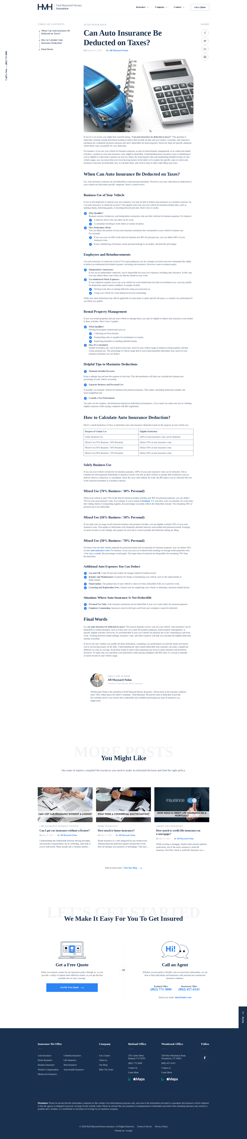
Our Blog (103, 1065)
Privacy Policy (161, 1126)
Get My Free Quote (69, 987)
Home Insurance (108, 826)
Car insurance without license (58, 826)
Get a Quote (200, 7)
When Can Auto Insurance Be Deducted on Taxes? (55, 32)
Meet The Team (106, 1069)
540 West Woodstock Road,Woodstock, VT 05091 (173, 1057)
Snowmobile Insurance (74, 1069)
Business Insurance (46, 1065)
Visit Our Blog (130, 868)
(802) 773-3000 (135, 1063)
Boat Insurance (70, 1065)
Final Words (47, 49)
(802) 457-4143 (168, 1063)
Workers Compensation (48, 1069)
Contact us (133, 1068)
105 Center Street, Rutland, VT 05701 (137, 1057)
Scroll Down (240, 40)
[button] (142, 7)
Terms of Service (144, 1126)
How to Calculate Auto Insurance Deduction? (52, 41)
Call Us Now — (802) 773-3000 (6, 65)
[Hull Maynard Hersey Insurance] (60, 7)
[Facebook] (204, 1057)
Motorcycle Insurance (47, 1074)
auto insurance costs (100, 550)
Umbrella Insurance (72, 1055)
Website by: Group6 (123, 1130)
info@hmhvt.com (183, 997)
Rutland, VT (148, 501)
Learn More (133, 1072)
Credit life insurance (169, 826)
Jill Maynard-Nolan (118, 50)
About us (103, 1060)
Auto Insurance (95, 24)
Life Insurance (70, 1060)
